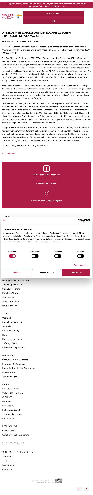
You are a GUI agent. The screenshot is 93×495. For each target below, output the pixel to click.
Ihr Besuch (9, 355)
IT (15, 443)
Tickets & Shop (53, 13)
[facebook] (46, 168)
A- (86, 488)
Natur (5, 334)
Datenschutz (8, 456)
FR (11, 443)
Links (5, 384)
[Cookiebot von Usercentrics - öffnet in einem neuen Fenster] (79, 220)
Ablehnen (17, 272)
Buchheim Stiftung (25, 452)
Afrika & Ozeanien (10, 301)
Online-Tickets (9, 430)
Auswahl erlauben (46, 272)
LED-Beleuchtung (10, 330)
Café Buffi (7, 397)
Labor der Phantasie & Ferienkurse (18, 368)
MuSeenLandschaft (11, 410)
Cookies (5, 460)
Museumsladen (9, 372)
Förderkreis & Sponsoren (13, 347)
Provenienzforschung (12, 339)
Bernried (6, 401)
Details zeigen (79, 265)
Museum (7, 313)
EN (53, 21)
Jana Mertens (8, 297)
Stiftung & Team (9, 343)
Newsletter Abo (47, 183)
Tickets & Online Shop (12, 393)
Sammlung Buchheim (12, 284)
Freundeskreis (8, 405)
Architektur (7, 326)
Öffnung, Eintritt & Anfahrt (15, 359)
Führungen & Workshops (13, 363)
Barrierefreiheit (9, 465)
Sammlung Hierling (11, 288)
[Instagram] (46, 193)
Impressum (7, 469)
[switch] (35, 256)
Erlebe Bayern (9, 418)
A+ (80, 488)
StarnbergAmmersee (12, 414)
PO (18, 443)
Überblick (6, 317)
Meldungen (8, 153)
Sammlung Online (10, 388)
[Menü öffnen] (87, 17)
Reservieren (9, 426)
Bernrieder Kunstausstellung (15, 280)
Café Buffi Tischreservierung (15, 434)
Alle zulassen (76, 272)
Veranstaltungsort (10, 376)
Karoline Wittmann (11, 293)
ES (7, 443)
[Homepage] (8, 16)
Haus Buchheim (9, 305)
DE (23, 443)
